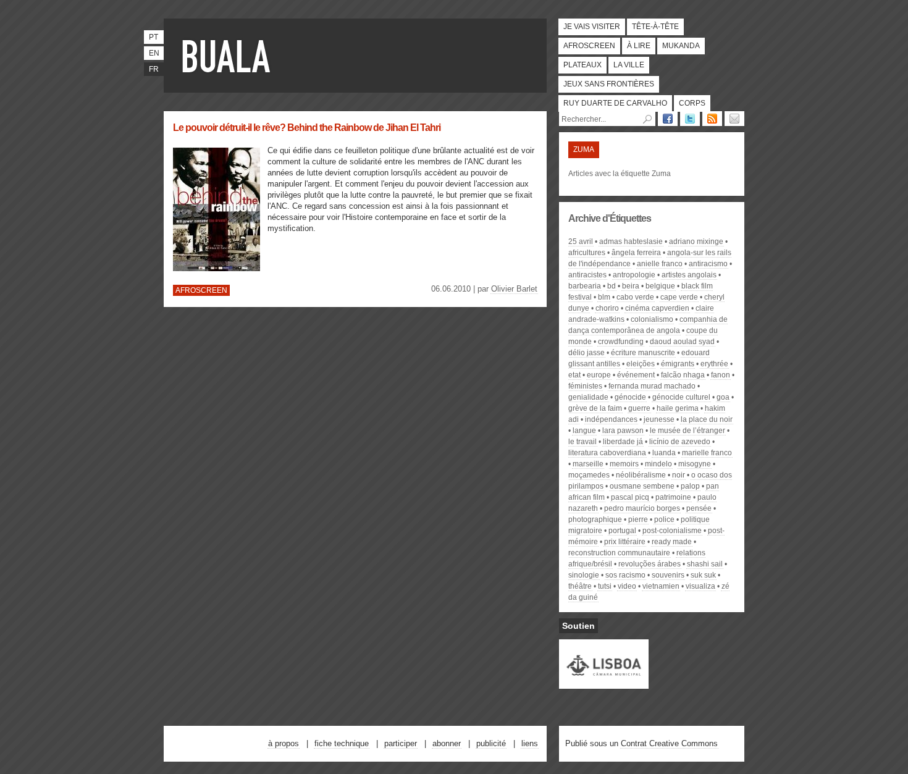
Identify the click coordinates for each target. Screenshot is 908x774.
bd (611, 286)
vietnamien (660, 586)
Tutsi (605, 586)
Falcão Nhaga (683, 375)
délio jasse (586, 352)
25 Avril (580, 241)
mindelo (658, 464)
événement (636, 375)
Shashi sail (705, 564)
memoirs (624, 464)
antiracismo (708, 263)
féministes (585, 386)
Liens (529, 743)
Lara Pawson (623, 430)
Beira (630, 286)
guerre (639, 408)
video (627, 586)
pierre (638, 519)
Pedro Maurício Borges (642, 508)
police (664, 519)
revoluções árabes (649, 564)
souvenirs (668, 575)
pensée (699, 508)
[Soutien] (604, 683)
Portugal (622, 530)
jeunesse (659, 419)
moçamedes (589, 475)
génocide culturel (681, 397)
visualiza (700, 586)
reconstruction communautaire (619, 553)
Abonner (446, 743)
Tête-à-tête (655, 26)
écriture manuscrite (643, 352)
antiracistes (587, 275)
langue (584, 430)
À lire (638, 45)
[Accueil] (229, 55)
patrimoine (673, 497)
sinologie (583, 575)
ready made (672, 541)
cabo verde (635, 297)
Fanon (720, 375)
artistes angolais (689, 275)
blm (604, 297)
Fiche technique (341, 743)
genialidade (588, 397)
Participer (400, 743)
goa (723, 397)
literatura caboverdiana (607, 452)
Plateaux (582, 65)
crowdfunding (621, 341)
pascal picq (630, 497)
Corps (692, 103)
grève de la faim (595, 408)
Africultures (586, 252)
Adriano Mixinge (696, 241)
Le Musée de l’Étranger (687, 430)
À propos (283, 743)
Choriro (607, 308)
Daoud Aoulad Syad (682, 341)
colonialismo (652, 319)
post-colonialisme (672, 530)
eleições (640, 364)
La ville (628, 65)
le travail (582, 441)
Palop (690, 486)
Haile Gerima (678, 408)
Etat (574, 375)
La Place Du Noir (707, 419)
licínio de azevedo (679, 441)
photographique (595, 519)
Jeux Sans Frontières (608, 84)
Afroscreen (589, 45)
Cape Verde (679, 297)
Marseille (588, 464)
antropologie (634, 275)
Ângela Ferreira (636, 252)
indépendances (611, 419)
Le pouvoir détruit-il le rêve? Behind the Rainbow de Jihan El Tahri (306, 127)
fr (154, 69)
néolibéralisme (641, 475)
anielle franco (660, 263)
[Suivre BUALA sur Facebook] (668, 118)
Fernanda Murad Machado (652, 386)
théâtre (580, 586)
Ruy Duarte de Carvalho (615, 103)
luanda (664, 452)
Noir (678, 475)
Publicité (491, 743)
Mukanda (681, 45)
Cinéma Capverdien (657, 308)
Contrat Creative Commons (669, 743)
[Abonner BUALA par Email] (734, 118)
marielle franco (707, 452)
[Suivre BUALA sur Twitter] (690, 118)
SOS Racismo (625, 575)
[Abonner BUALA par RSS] (712, 118)
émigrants (677, 364)
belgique (660, 286)
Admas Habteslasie (631, 241)
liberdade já (623, 441)
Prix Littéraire (624, 541)
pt (153, 37)
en (154, 53)
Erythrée (714, 364)
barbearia (584, 286)
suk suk (703, 575)
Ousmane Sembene (642, 486)
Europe (599, 375)
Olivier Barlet (514, 288)
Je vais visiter (591, 26)
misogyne (694, 464)
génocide (630, 397)
